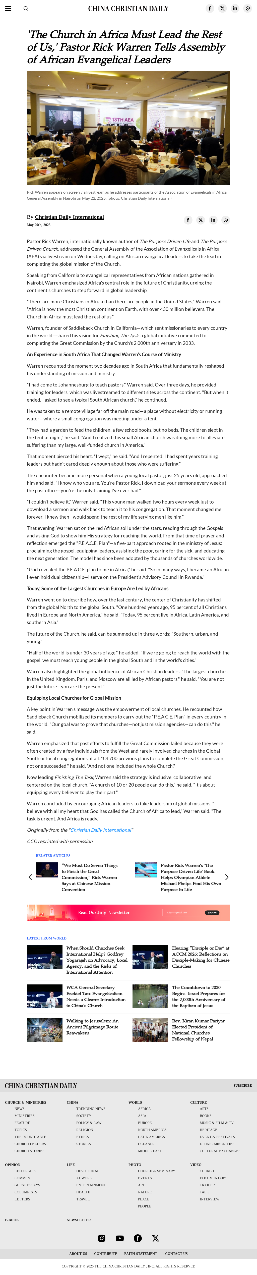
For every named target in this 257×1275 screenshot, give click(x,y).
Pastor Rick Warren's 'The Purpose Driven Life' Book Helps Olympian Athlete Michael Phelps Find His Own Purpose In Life (191, 877)
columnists (26, 1192)
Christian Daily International (69, 217)
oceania (146, 1144)
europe (145, 1123)
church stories (29, 1151)
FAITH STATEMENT (140, 1254)
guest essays (27, 1185)
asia (142, 1116)
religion (84, 1130)
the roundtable (30, 1137)
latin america (151, 1137)
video (196, 1165)
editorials (25, 1171)
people (144, 1206)
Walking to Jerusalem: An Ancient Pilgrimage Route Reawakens (92, 1027)
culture (198, 1102)
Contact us (176, 1254)
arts (204, 1109)
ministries (25, 1116)
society (83, 1116)
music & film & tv (217, 1123)
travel (83, 1199)
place (143, 1199)
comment (23, 1178)
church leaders (30, 1144)
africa (144, 1109)
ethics (82, 1137)
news (20, 1109)
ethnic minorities (217, 1144)
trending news (90, 1109)
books (206, 1116)
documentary (213, 1178)
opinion (12, 1165)
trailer (207, 1185)
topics (21, 1130)
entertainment (91, 1185)
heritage (208, 1130)
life (71, 1165)
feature (22, 1123)
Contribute (105, 1254)
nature (145, 1192)
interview (209, 1199)
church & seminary (156, 1171)
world (135, 1102)
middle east (150, 1151)
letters (22, 1199)
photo (134, 1165)
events (145, 1178)
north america (152, 1130)
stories (83, 1144)
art (141, 1185)
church (207, 1171)
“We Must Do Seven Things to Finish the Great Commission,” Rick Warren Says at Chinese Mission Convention (90, 877)
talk (204, 1192)
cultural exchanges (220, 1151)
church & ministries (25, 1102)
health (83, 1192)
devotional (87, 1171)
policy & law (88, 1123)
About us (78, 1254)
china (72, 1102)
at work (84, 1178)
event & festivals (217, 1137)
